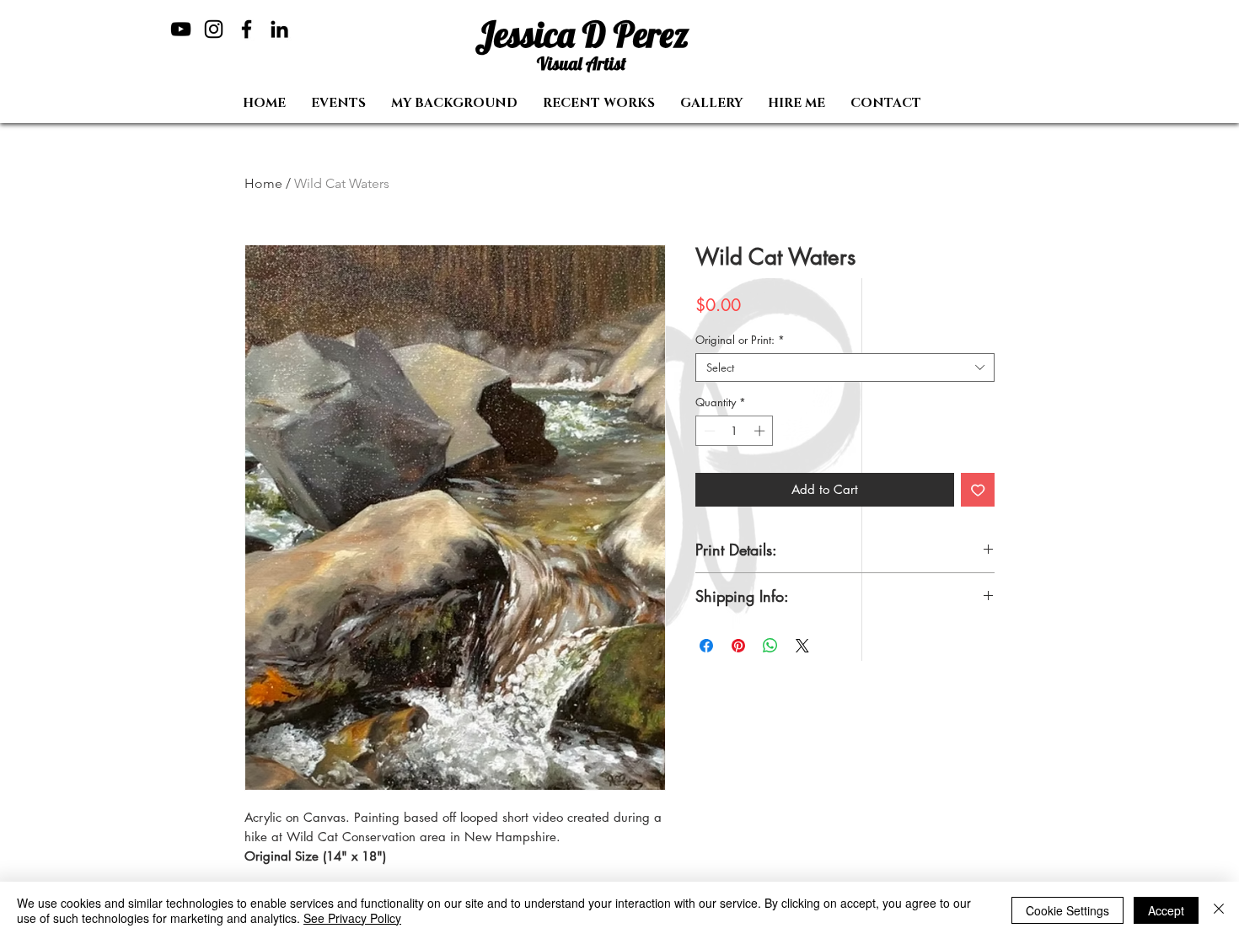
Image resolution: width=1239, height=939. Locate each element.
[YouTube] (181, 29)
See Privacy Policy (352, 917)
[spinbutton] (734, 430)
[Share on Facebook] (706, 646)
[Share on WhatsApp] (770, 646)
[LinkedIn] (279, 29)
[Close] (1219, 910)
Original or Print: (740, 339)
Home (263, 183)
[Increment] (761, 430)
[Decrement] (708, 430)
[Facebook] (246, 29)
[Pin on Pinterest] (738, 646)
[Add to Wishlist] (978, 490)
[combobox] (845, 367)
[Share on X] (802, 646)
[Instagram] (213, 29)
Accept (1166, 910)
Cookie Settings (1067, 910)
